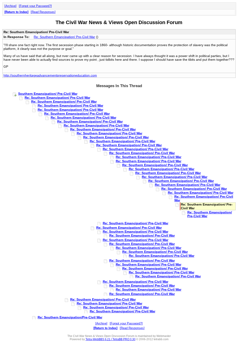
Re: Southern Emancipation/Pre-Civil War (70, 317)
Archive (10, 6)
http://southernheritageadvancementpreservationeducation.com (50, 75)
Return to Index (16, 12)
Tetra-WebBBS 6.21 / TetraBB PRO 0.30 (111, 339)
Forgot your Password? (35, 6)
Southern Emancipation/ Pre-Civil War (47, 93)
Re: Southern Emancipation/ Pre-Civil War (64, 37)
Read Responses (43, 12)
